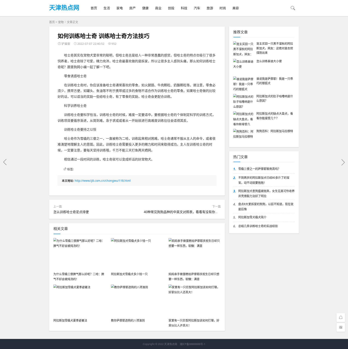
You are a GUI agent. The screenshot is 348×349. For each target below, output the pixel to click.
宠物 (61, 22)
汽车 (197, 8)
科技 (184, 8)
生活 (107, 8)
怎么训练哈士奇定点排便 (71, 212)
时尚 (223, 8)
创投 (171, 8)
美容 (235, 8)
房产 (132, 8)
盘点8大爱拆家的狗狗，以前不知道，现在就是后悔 (265, 206)
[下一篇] (343, 162)
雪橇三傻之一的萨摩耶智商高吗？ (259, 169)
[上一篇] (5, 162)
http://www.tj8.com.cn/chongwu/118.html (103, 180)
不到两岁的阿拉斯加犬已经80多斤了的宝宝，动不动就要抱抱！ (263, 180)
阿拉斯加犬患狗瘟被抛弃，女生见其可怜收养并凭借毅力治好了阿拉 (266, 193)
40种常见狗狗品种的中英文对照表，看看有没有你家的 (183, 212)
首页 (94, 8)
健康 (145, 8)
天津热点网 (64, 7)
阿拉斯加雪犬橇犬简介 (252, 217)
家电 (119, 8)
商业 (158, 8)
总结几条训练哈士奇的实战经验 (258, 226)
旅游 (210, 8)
